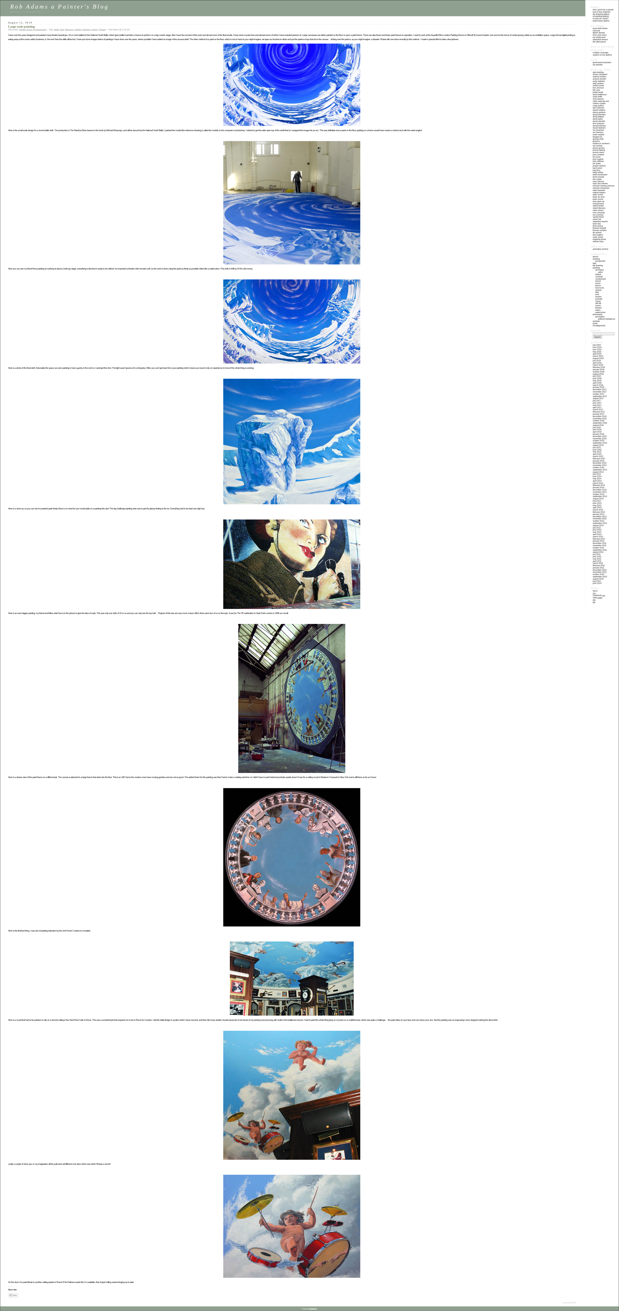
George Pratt (598, 139)
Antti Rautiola (598, 83)
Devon (595, 257)
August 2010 (598, 579)
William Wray (598, 241)
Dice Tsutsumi (598, 123)
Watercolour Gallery (601, 21)
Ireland (598, 290)
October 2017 (598, 394)
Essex (597, 283)
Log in (595, 591)
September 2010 (600, 577)
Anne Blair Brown (600, 28)
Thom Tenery (598, 226)
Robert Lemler (598, 206)
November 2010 (600, 572)
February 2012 (599, 539)
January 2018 (598, 387)
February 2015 (599, 459)
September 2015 (600, 443)
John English (598, 159)
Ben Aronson (598, 88)
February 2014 (599, 485)
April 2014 (597, 481)
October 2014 (598, 467)
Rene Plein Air (598, 201)
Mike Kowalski (599, 190)
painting (78, 30)
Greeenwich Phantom (602, 62)
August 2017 (598, 398)
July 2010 (597, 581)
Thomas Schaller (600, 230)
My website (598, 65)
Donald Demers (599, 126)
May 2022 (597, 352)
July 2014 (597, 474)
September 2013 (600, 496)
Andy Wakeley (599, 81)
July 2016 (597, 427)
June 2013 (597, 503)
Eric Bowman (598, 130)
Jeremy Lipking (599, 150)
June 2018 (597, 378)
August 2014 (598, 472)
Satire (600, 272)
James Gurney (599, 148)
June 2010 (597, 583)
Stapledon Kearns (600, 39)
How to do (599, 288)
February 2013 (599, 512)
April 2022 (597, 354)
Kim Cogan (597, 179)
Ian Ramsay (597, 146)
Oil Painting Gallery (601, 16)
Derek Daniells (599, 121)
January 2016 (598, 434)
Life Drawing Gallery (601, 14)
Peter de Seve (599, 197)
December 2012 (600, 516)
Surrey (598, 305)
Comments (599, 595)
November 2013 (600, 492)
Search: (596, 330)
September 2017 (600, 396)
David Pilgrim (598, 117)
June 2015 (597, 450)
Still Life (598, 303)
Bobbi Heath (598, 92)
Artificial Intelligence (606, 319)
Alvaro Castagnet (600, 74)
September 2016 (600, 423)
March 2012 (598, 536)
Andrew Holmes (599, 77)
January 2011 (598, 568)
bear (62, 30)
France (598, 285)
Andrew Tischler (599, 79)
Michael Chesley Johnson (603, 186)
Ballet (56, 30)
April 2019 (597, 363)
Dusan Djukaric (599, 128)
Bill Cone (596, 90)
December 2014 (600, 463)
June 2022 (597, 349)
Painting (22, 30)
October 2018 (598, 372)
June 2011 (597, 556)
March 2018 (598, 385)
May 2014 (597, 479)
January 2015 (598, 461)
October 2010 (598, 574)
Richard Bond (598, 204)
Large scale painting (21, 26)
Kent (597, 294)
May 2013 (597, 505)
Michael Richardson (601, 188)
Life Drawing (598, 265)
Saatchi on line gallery (602, 55)
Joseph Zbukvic (599, 166)
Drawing (596, 259)
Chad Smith (597, 97)
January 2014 (598, 487)
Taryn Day (597, 224)
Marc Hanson (598, 181)
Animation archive (600, 249)
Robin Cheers (598, 210)
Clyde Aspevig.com (601, 101)
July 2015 (597, 447)
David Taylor (598, 119)
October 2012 (598, 521)
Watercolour (600, 312)
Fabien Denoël (599, 33)
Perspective (600, 261)
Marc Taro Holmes (600, 183)
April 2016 (597, 432)
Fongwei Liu (597, 137)
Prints (595, 323)
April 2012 (597, 534)
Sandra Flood (598, 217)
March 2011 (598, 563)
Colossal (596, 31)
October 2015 (598, 441)
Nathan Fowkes (599, 192)
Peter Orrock (598, 199)
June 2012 (597, 530)
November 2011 (599, 545)
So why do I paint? (601, 18)
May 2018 (597, 381)
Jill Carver (597, 157)
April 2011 (597, 561)
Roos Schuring (599, 212)
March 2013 (598, 510)
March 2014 (598, 483)
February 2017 (599, 412)
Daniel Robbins (599, 110)
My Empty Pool (599, 37)
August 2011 (598, 552)
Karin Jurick (597, 168)
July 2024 (597, 345)
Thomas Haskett (599, 228)
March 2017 (598, 409)
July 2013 (597, 501)
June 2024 (597, 347)
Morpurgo (69, 30)
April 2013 (597, 507)
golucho (596, 141)
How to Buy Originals (601, 12)
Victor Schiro (598, 237)
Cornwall (599, 277)
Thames (598, 308)
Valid (597, 597)
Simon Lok (597, 219)
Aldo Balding (598, 72)
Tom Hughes (598, 235)
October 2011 (598, 548)
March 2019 (598, 365)
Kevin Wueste (598, 177)
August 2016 (598, 425)
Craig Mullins (598, 106)
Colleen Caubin (599, 103)
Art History (599, 270)
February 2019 (599, 367)
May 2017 (597, 405)
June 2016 (597, 429)
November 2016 (600, 418)
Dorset (598, 281)
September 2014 (600, 470)
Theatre (102, 30)
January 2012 (598, 541)
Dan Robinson (598, 108)
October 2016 (598, 421)
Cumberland (600, 279)
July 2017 (597, 401)
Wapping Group (599, 239)
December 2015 (600, 436)
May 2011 (597, 559)
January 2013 (598, 514)
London (598, 297)
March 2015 (598, 456)
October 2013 (598, 494)
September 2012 (600, 523)
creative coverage (600, 52)
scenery (94, 30)
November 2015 (600, 438)
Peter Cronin (598, 195)
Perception (600, 317)
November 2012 (600, 519)
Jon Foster (597, 163)
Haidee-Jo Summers (601, 143)
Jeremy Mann (598, 152)
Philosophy (597, 314)
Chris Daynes (598, 99)
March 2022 (598, 356)
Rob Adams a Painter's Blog (59, 6)
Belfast (598, 274)
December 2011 (599, 543)
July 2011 (597, 554)
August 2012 (598, 525)
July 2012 (597, 528)
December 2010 (600, 570)
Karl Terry (596, 170)
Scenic (30, 30)
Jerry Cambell (598, 155)
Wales (597, 310)
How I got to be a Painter (603, 10)
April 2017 (597, 407)
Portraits (598, 299)
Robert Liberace (599, 208)
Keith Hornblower (600, 175)
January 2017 (598, 414)
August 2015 (598, 445)
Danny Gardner (599, 112)
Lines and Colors (600, 35)
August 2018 (598, 374)
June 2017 (597, 403)
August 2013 (598, 499)
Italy (594, 263)
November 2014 (600, 465)
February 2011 (599, 565)
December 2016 (600, 416)
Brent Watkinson (600, 94)
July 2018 (597, 376)
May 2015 (597, 452)
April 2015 (597, 454)
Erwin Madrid (598, 135)
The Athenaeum (599, 42)
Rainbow (86, 30)
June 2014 (597, 476)
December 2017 (600, 389)
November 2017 (600, 392)
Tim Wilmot (597, 232)
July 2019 (597, 361)
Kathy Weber (598, 172)
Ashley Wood (598, 85)
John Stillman (598, 161)
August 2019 (598, 358)
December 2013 (600, 490)
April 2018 (597, 383)
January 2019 (598, 369)
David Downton (599, 114)
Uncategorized (39, 30)
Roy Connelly (598, 215)
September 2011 (600, 550)
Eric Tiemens (598, 132)
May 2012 (597, 532)
